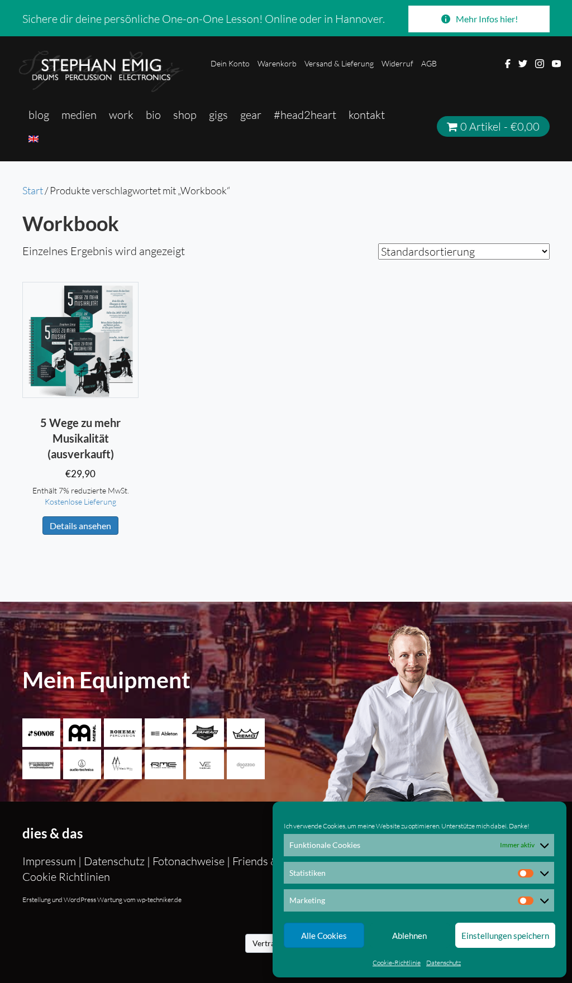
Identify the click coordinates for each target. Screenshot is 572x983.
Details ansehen (80, 525)
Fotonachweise (188, 861)
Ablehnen (409, 936)
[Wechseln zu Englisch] (33, 138)
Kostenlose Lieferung (80, 501)
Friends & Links (269, 861)
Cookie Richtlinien (66, 877)
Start (32, 190)
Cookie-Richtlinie (397, 962)
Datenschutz (443, 962)
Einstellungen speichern (505, 936)
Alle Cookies (324, 936)
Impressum (50, 861)
